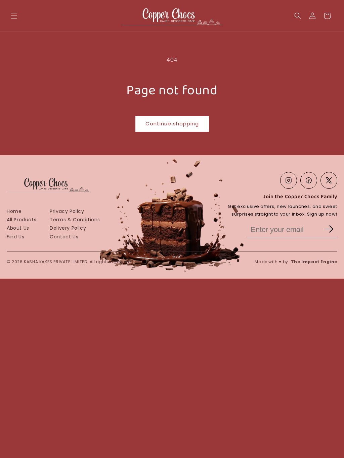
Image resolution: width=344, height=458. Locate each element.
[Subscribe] (328, 229)
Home (14, 211)
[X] (328, 180)
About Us (18, 228)
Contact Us (64, 236)
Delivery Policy (68, 228)
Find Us (15, 236)
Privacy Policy (67, 211)
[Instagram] (288, 180)
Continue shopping (172, 123)
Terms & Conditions (75, 219)
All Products (21, 219)
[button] (14, 15)
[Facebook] (308, 180)
